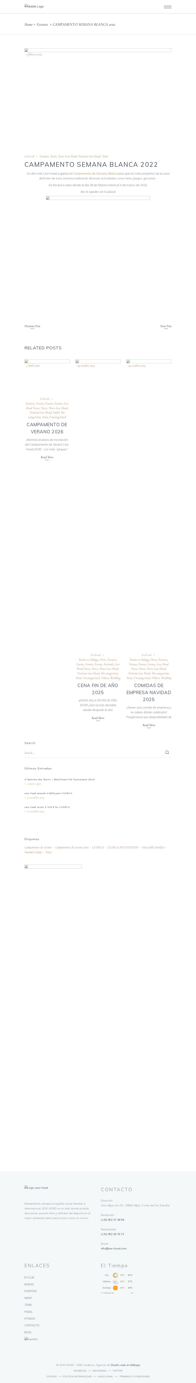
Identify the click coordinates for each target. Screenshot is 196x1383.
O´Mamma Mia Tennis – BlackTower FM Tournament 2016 (59, 779)
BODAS (29, 1284)
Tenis (105, 156)
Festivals (108, 664)
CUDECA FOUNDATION (123, 847)
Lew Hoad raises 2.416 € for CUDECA (47, 807)
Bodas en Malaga (88, 660)
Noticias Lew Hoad (89, 156)
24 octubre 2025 (86, 366)
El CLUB (29, 1277)
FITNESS (29, 1318)
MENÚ (28, 1298)
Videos (105, 678)
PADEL (28, 1311)
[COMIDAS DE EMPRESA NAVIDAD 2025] (149, 503)
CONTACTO (31, 1325)
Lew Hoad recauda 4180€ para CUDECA (48, 793)
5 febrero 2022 (34, 54)
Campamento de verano (38, 847)
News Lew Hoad (67, 156)
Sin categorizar (109, 673)
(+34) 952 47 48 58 (112, 1219)
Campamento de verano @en (72, 847)
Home (28, 24)
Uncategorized (58, 417)
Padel (56, 412)
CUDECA (98, 847)
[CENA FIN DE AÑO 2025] (98, 503)
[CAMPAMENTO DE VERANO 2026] (47, 375)
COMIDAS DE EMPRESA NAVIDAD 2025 (149, 692)
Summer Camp (33, 852)
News (53, 156)
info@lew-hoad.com (114, 1248)
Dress (103, 660)
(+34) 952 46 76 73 (112, 1234)
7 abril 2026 (33, 366)
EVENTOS (30, 1291)
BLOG (27, 1332)
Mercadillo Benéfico (153, 847)
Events (40, 403)
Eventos (42, 24)
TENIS (28, 1305)
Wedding (115, 678)
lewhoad (29, 156)
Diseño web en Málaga (125, 1365)
